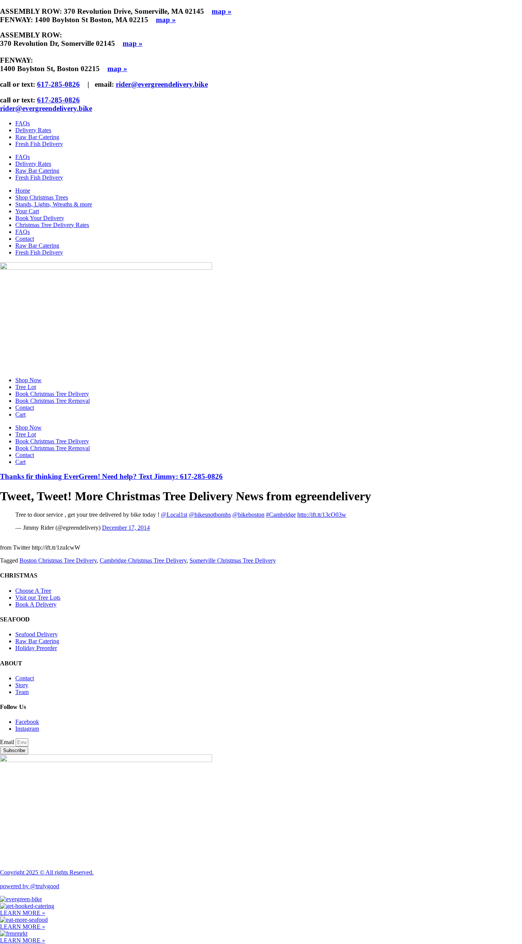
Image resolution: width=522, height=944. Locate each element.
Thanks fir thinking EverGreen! (111, 476)
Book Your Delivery (39, 218)
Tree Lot (25, 387)
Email (8, 742)
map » (222, 11)
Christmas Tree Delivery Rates (52, 225)
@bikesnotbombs (210, 514)
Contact (24, 238)
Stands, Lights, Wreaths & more (53, 204)
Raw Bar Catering (37, 137)
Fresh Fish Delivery (39, 144)
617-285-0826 (58, 84)
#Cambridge (281, 514)
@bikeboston (248, 514)
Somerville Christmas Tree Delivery (233, 560)
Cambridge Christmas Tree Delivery (143, 560)
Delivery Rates (33, 130)
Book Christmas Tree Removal (52, 400)
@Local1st (174, 514)
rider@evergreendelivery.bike (162, 84)
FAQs (22, 123)
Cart (20, 414)
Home (22, 190)
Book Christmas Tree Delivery (52, 394)
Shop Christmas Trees (41, 197)
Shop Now (28, 380)
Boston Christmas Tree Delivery (58, 560)
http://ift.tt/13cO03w (321, 514)
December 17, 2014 (126, 527)
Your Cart (27, 211)
